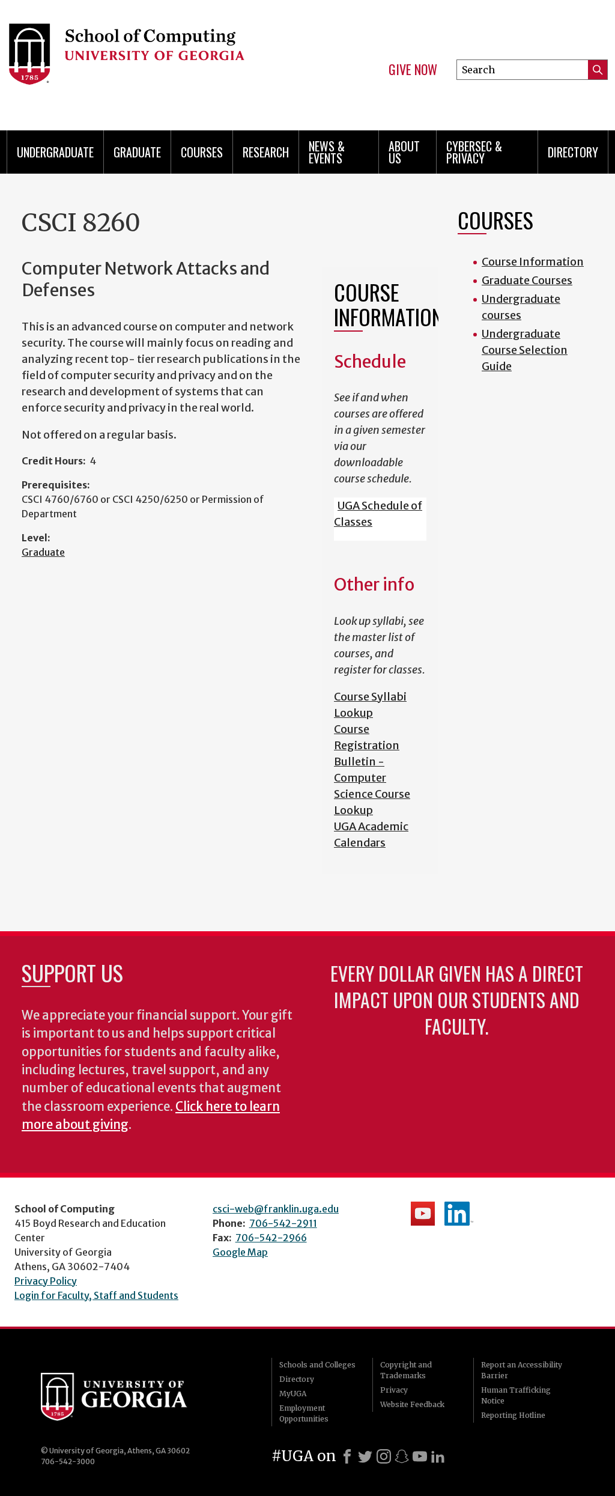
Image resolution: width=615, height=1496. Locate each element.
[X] (365, 1456)
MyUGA (292, 1393)
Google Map (240, 1252)
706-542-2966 (271, 1238)
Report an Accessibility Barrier (521, 1370)
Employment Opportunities (304, 1413)
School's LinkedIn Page (458, 1214)
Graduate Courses (527, 280)
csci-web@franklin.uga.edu (276, 1209)
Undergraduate (55, 152)
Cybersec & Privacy (474, 152)
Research (266, 152)
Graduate (137, 152)
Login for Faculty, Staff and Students (96, 1295)
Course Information (533, 262)
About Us (404, 152)
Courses (202, 152)
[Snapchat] (402, 1456)
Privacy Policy (45, 1281)
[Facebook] (347, 1456)
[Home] (143, 60)
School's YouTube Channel (423, 1214)
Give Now (413, 69)
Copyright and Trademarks (406, 1370)
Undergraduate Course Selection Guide (525, 350)
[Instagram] (384, 1456)
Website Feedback (412, 1404)
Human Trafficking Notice (516, 1395)
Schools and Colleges (317, 1364)
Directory (573, 152)
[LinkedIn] (438, 1456)
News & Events (327, 152)
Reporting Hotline (513, 1415)
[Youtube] (420, 1456)
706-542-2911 (283, 1223)
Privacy (394, 1389)
